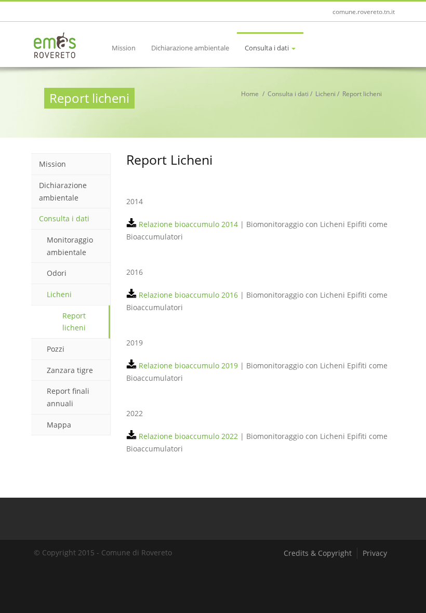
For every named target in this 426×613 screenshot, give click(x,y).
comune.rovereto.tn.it (363, 11)
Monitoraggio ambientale (70, 246)
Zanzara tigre (70, 370)
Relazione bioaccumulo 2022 (187, 436)
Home (250, 93)
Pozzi (55, 349)
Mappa (59, 425)
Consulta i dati (267, 47)
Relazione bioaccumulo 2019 (187, 365)
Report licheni (74, 322)
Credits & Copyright (318, 553)
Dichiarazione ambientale (190, 47)
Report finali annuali (68, 397)
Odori (56, 273)
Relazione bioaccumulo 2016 (187, 295)
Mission (124, 47)
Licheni (325, 93)
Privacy (375, 553)
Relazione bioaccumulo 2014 (187, 224)
